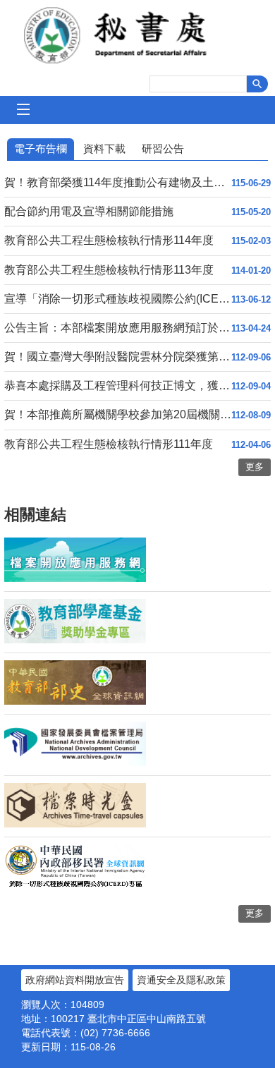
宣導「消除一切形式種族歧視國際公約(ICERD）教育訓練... (117, 299)
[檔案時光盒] (75, 824)
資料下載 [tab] (104, 148)
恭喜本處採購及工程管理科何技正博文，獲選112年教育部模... (117, 386)
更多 (254, 913)
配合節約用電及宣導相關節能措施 (88, 211)
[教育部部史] (75, 701)
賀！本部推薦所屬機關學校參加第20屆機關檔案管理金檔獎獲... (117, 414)
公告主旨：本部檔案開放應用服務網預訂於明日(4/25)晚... (117, 328)
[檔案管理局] (75, 762)
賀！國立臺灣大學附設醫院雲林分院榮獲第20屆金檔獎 (117, 357)
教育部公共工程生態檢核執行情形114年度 (109, 240)
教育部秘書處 (137, 35)
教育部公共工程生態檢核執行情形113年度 (109, 270)
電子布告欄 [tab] (40, 148)
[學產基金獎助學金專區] (75, 639)
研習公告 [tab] (163, 148)
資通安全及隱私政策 (181, 979)
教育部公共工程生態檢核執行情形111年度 (108, 444)
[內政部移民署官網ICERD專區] (75, 885)
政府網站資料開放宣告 (74, 979)
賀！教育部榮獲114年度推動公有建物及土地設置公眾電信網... (117, 182)
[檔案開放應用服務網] (75, 578)
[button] (257, 83)
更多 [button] (254, 466)
